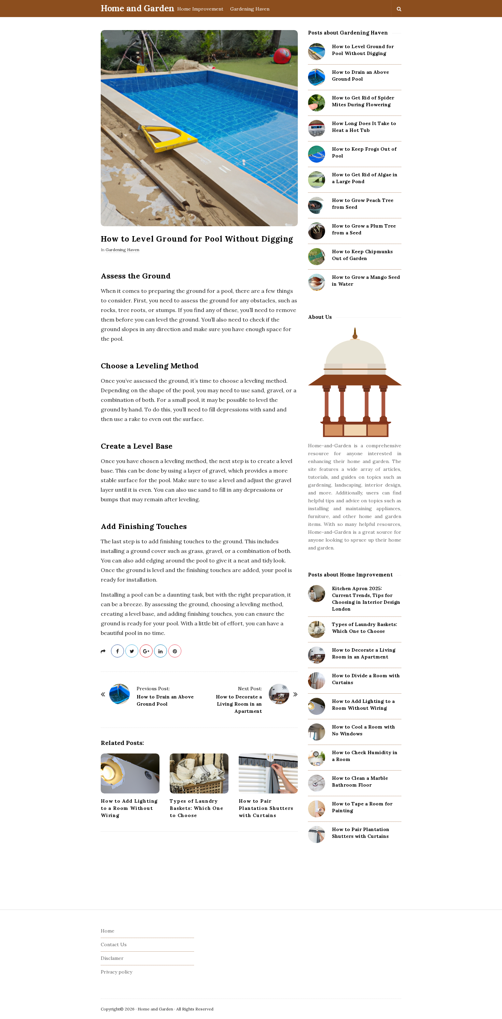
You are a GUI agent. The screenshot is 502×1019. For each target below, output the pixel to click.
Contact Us (114, 944)
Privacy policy (116, 972)
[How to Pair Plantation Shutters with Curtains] (268, 773)
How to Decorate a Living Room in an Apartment (239, 704)
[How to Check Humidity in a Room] (316, 757)
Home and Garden (138, 8)
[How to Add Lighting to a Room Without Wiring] (130, 773)
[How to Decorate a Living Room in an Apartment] (279, 694)
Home (107, 931)
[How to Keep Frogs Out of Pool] (316, 154)
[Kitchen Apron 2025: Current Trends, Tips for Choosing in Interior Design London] (316, 593)
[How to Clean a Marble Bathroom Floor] (316, 783)
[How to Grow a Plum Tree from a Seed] (316, 231)
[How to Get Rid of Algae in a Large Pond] (316, 179)
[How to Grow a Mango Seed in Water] (316, 282)
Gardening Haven (249, 9)
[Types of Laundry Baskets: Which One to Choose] (199, 773)
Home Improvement (200, 9)
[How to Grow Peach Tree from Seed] (316, 205)
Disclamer (112, 958)
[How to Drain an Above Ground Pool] (119, 694)
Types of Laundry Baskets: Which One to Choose (196, 808)
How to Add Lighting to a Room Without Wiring (129, 808)
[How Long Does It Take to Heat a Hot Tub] (316, 128)
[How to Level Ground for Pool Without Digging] (316, 51)
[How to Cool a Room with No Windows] (316, 732)
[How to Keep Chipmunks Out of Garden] (316, 256)
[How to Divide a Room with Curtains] (316, 680)
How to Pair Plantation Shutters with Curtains (266, 808)
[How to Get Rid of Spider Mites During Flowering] (316, 102)
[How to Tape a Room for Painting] (316, 808)
